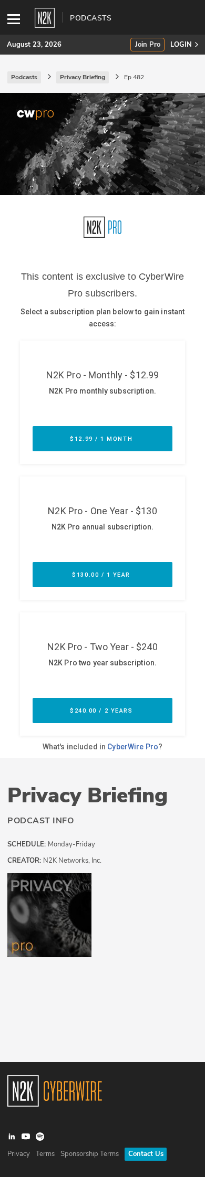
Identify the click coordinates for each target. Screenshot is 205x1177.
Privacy (18, 1154)
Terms (45, 1154)
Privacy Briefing (87, 795)
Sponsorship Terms (89, 1154)
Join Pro (147, 44)
